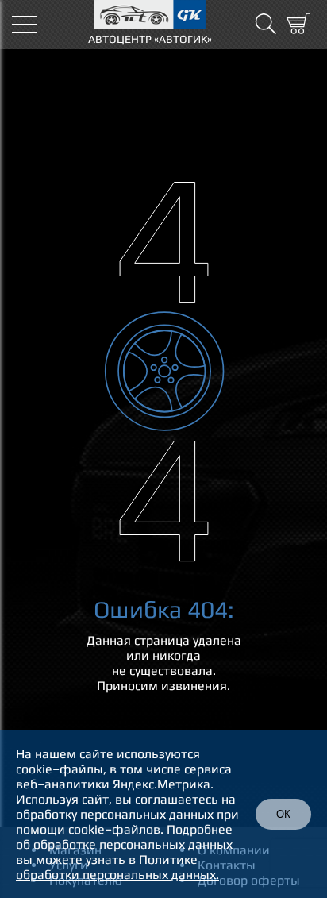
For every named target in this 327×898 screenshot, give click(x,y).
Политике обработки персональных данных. (117, 867)
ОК (283, 814)
